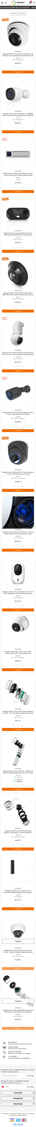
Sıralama (22, 13)
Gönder (31, 1076)
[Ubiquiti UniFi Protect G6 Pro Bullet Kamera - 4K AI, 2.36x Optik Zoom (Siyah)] (18, 393)
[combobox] (3, 1086)
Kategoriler (18, 1098)
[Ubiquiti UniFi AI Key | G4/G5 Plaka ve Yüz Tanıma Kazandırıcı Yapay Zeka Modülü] (18, 154)
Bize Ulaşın (18, 1104)
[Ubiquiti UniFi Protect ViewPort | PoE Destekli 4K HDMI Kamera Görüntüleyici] (18, 871)
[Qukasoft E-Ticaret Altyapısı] (18, 1125)
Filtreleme (14, 13)
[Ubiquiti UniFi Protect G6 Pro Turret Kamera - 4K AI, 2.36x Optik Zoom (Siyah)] (18, 453)
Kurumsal (18, 1093)
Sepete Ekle (19, 72)
